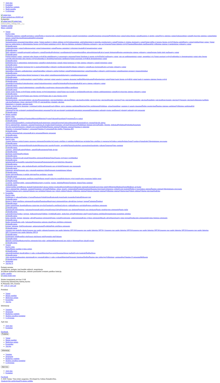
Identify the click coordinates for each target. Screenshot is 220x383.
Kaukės (22, 150)
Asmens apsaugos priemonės (33, 141)
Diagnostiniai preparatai (41, 110)
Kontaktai (9, 5)
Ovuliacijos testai (55, 179)
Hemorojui (71, 187)
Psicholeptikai (62, 83)
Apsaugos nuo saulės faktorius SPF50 (118, 230)
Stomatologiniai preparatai (15, 42)
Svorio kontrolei (36, 127)
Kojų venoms (89, 123)
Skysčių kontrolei (12, 127)
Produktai (5, 334)
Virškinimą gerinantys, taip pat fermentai (96, 44)
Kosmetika (9, 193)
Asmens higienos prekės (14, 141)
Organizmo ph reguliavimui (44, 125)
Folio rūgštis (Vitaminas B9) (63, 129)
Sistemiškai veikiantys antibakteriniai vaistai (21, 71)
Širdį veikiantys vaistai (14, 52)
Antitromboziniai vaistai (14, 48)
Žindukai (99, 201)
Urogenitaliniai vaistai (84, 36)
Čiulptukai (92, 201)
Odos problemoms (92, 106)
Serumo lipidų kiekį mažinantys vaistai (165, 52)
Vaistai (8, 32)
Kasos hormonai (96, 67)
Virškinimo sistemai (66, 127)
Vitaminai (130, 44)
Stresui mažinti (68, 253)
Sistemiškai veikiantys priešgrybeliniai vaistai (53, 71)
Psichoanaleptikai (73, 83)
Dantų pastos (10, 205)
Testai (130, 141)
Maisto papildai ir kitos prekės (21, 249)
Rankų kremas (11, 222)
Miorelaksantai (87, 79)
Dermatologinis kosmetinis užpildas (118, 214)
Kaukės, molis (60, 214)
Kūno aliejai (68, 201)
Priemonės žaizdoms (76, 257)
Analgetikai (18, 83)
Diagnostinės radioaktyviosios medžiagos (104, 110)
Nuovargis (52, 253)
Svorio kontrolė (124, 189)
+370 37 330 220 (10, 286)
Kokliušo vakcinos (31, 100)
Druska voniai (55, 218)
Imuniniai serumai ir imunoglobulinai (134, 71)
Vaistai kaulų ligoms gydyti (119, 79)
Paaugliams (61, 119)
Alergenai (9, 110)
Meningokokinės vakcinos (15, 100)
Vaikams (54, 119)
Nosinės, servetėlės (61, 145)
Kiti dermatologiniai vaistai (97, 59)
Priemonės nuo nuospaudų (71, 166)
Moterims (82, 106)
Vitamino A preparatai (13, 129)
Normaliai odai (50, 236)
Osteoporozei (73, 125)
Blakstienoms (58, 241)
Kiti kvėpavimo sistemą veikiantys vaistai (131, 92)
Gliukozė (66, 123)
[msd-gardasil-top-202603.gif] (12, 17)
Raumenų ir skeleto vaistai (150, 36)
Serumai (39, 214)
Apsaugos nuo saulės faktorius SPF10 (24, 232)
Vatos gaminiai (117, 145)
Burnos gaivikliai (80, 205)
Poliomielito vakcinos (139, 100)
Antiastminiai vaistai (53, 92)
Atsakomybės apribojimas (10, 381)
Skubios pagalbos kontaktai (15, 316)
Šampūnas (43, 201)
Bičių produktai (26, 123)
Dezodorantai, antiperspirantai (71, 218)
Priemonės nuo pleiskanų (87, 210)
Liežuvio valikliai (67, 205)
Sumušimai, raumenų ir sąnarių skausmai (127, 106)
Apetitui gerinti (15, 187)
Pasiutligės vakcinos (154, 100)
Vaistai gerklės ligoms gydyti (36, 92)
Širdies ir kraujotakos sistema (140, 189)
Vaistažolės (144, 141)
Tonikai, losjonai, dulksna (26, 214)
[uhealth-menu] (11, 40)
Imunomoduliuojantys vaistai (64, 75)
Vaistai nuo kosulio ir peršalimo (72, 92)
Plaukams (37, 197)
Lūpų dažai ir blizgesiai (71, 241)
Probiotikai (129, 125)
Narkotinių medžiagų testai (28, 179)
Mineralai (35, 119)
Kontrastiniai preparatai (81, 110)
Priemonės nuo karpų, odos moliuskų (19, 166)
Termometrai (37, 162)
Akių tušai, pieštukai (45, 241)
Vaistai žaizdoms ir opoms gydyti (87, 56)
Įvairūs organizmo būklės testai (90, 179)
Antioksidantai (15, 123)
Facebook (4, 332)
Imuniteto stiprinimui (25, 257)
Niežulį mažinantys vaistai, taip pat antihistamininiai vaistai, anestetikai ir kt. (126, 56)
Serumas (35, 210)
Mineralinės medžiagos (142, 44)
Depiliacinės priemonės (138, 218)
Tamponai (108, 145)
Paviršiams (25, 154)
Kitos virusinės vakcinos (55, 102)
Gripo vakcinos (101, 100)
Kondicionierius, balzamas (22, 210)
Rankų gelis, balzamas (24, 222)
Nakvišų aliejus (99, 123)
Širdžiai (44, 127)
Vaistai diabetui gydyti (119, 44)
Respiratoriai (43, 150)
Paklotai (47, 158)
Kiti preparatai (38, 38)
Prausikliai (36, 201)
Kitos (158, 191)
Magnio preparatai (49, 133)
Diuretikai (48, 52)
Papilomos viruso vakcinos (21, 102)
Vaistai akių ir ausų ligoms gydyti (55, 96)
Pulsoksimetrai (47, 162)
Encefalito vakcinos (89, 100)
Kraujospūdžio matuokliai (23, 162)
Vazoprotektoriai (77, 52)
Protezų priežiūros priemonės (96, 205)
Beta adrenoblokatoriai (91, 52)
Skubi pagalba (11, 9)
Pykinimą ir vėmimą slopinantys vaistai (131, 42)
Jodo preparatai (24, 133)
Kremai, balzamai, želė (14, 226)
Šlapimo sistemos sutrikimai (166, 106)
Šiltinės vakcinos (76, 100)
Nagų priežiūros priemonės (62, 222)
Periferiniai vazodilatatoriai (61, 52)
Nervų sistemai (11, 125)
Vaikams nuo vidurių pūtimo (55, 191)
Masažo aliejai (105, 218)
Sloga (93, 253)
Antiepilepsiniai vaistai (30, 83)
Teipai (52, 158)
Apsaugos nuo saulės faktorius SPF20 (173, 230)
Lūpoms (8, 214)
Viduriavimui (124, 191)
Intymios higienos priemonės (16, 145)
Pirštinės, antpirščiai (32, 150)
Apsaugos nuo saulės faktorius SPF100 (62, 230)
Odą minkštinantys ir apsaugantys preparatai (60, 56)
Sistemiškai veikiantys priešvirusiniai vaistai (105, 71)
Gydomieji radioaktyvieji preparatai (132, 110)
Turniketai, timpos (75, 183)
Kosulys (52, 106)
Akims (8, 123)
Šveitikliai (47, 226)
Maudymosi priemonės (55, 201)
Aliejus (57, 210)
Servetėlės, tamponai (24, 183)
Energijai (60, 123)
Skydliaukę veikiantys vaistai (79, 67)
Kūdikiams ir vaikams (13, 197)
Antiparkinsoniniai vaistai (47, 83)
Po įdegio (23, 230)
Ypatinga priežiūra (98, 214)
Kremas (52, 210)
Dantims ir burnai (27, 197)
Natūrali (78, 197)
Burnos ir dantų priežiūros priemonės (19, 201)
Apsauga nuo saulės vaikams (37, 230)
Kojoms (60, 197)
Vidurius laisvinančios (148, 191)
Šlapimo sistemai (53, 127)
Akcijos (8, 302)
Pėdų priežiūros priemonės (60, 226)
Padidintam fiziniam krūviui (88, 125)
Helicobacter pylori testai (70, 179)
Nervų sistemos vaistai (168, 36)
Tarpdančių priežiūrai (53, 205)
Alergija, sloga (11, 106)
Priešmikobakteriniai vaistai (79, 71)
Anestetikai (10, 83)
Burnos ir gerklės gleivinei (26, 174)
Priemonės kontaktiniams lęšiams (60, 170)
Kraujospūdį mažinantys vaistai (33, 52)
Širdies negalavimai (149, 106)
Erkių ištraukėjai (67, 162)
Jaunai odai (41, 236)
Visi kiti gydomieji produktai (23, 110)
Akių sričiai (70, 214)
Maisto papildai (11, 114)
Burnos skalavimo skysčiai (36, 205)
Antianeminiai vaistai (48, 48)
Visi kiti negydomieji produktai (61, 110)
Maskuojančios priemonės (28, 241)
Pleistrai (66, 183)
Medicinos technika (83, 141)
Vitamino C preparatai (29, 129)
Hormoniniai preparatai (100, 36)
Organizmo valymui (61, 125)
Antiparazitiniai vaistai (184, 36)
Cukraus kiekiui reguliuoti (51, 187)
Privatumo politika (26, 381)
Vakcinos (19, 38)
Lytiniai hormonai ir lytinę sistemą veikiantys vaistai (80, 63)
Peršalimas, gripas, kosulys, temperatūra (62, 189)
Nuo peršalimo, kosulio (44, 174)
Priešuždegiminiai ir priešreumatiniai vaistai (21, 79)
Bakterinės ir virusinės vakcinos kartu (19, 104)
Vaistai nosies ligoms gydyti (16, 92)
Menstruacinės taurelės (46, 145)
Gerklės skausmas (43, 106)
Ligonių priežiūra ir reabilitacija (64, 141)
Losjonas (46, 210)
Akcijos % (9, 263)
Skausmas (59, 253)
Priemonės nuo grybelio (53, 166)
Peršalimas (121, 125)
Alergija (8, 253)
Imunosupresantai (81, 75)
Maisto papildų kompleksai (15, 119)
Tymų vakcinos (126, 100)
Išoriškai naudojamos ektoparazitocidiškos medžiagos (59, 88)
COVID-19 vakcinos (39, 102)
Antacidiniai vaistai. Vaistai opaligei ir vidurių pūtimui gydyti (46, 42)
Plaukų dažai (123, 210)
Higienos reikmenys (13, 158)
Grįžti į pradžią (6, 273)
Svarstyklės (56, 162)
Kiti (193, 106)
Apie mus (9, 3)
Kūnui (48, 197)
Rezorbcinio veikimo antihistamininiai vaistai (100, 92)
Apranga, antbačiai (12, 150)
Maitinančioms (121, 187)
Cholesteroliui (37, 187)
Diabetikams (36, 123)
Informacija (5, 350)
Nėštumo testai (43, 179)
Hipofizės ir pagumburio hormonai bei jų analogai (23, 67)
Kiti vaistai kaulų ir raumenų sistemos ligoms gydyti (148, 79)
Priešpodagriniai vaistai (101, 79)
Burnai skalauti (26, 187)
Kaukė (40, 210)
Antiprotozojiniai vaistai (14, 88)
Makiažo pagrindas (12, 241)
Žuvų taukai (78, 119)
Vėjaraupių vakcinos (185, 100)
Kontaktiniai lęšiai (41, 170)
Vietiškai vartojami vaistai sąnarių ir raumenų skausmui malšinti (59, 79)
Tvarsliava (136, 141)
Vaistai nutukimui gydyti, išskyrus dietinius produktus (62, 44)
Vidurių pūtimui (134, 191)
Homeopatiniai (27, 38)
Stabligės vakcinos (63, 100)
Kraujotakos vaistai (32, 36)
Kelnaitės (34, 145)
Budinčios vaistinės (12, 7)
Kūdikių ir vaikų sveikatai (32, 253)
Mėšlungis (144, 257)
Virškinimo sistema (112, 191)
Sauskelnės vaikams (98, 145)
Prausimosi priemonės (42, 218)
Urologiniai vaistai (105, 63)
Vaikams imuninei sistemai (96, 191)
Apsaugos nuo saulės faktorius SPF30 (145, 230)
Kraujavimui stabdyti (101, 187)
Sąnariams (137, 125)
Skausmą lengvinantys (98, 189)
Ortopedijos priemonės (36, 158)
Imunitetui (73, 123)
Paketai (70, 145)
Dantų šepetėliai (20, 205)
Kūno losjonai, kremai (81, 201)
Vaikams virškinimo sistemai (76, 191)
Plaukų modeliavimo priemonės (107, 210)
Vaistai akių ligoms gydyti (15, 96)
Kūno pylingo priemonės (91, 218)
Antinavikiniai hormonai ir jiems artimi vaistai (37, 75)
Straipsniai (9, 261)
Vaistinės (9, 310)
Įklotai (28, 145)
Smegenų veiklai (24, 127)
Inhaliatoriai (10, 162)
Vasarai (8, 245)
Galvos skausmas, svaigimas (26, 106)
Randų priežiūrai (38, 166)
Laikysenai (24, 158)
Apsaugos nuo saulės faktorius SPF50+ (90, 230)
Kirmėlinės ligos (17, 253)
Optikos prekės (116, 141)
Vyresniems (70, 119)
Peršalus (125, 141)
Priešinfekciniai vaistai (117, 36)
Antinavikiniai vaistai (132, 36)
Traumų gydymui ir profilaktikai (66, 158)
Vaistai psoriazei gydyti (162, 56)
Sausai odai (32, 236)
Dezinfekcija (48, 141)
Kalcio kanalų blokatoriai (108, 52)
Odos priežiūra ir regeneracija (100, 141)
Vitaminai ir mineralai (81, 127)
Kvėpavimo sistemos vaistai (202, 36)
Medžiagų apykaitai (134, 187)
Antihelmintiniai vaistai (31, 88)
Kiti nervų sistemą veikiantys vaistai (92, 83)
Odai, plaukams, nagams (25, 125)
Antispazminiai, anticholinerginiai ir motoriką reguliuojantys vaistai (92, 42)
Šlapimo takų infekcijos (97, 257)
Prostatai (80, 189)
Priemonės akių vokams (26, 170)
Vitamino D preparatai (45, 129)
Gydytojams (10, 11)
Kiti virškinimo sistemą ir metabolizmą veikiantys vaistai (171, 44)
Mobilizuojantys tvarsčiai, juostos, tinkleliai (47, 183)
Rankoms (53, 197)
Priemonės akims (12, 170)
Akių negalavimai (12, 257)
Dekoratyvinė (86, 197)
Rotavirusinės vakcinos (170, 100)
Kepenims (81, 123)
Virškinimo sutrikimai (184, 106)
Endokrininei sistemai (49, 123)
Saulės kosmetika (69, 197)
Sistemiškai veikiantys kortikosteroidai (55, 67)
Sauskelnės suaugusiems (82, 145)
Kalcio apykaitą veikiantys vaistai (114, 67)
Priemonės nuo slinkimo (69, 210)
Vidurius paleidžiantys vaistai (182, 42)
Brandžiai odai (23, 236)
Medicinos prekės (12, 137)
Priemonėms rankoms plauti (42, 222)
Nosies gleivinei (11, 174)
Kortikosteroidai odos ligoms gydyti (23, 59)
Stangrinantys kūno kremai (120, 218)
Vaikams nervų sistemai (20, 191)
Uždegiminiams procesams (157, 141)
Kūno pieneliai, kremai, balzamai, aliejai (20, 218)
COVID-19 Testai (12, 179)
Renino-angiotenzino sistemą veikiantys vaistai (134, 52)
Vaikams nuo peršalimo (37, 191)
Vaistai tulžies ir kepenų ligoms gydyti (158, 42)
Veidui (43, 197)
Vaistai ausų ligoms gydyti (33, 96)
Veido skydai (53, 150)
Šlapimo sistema (156, 189)
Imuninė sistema (81, 187)
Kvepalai (91, 241)
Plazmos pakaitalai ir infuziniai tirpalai (69, 48)
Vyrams (48, 119)
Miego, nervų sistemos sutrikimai (67, 106)
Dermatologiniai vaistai (68, 36)
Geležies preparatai (12, 133)
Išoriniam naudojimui (13, 154)
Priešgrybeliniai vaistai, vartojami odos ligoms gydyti (25, 56)
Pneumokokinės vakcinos (47, 100)
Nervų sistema (11, 189)
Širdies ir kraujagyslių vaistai (49, 36)
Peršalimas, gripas (105, 106)
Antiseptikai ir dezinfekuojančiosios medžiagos (53, 59)
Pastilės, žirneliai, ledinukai (108, 125)
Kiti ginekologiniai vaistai (52, 63)
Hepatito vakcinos (113, 100)
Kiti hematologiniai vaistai (92, 48)
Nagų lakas (83, 241)
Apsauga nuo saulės (13, 230)
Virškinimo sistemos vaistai (15, 36)
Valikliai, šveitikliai (48, 214)
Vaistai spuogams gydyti (78, 59)
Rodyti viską (10, 34)
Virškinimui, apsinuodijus (115, 257)
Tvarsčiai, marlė (11, 183)
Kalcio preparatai (36, 133)
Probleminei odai (80, 214)
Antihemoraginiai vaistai (31, 48)
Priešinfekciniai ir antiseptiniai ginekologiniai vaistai (24, 63)
